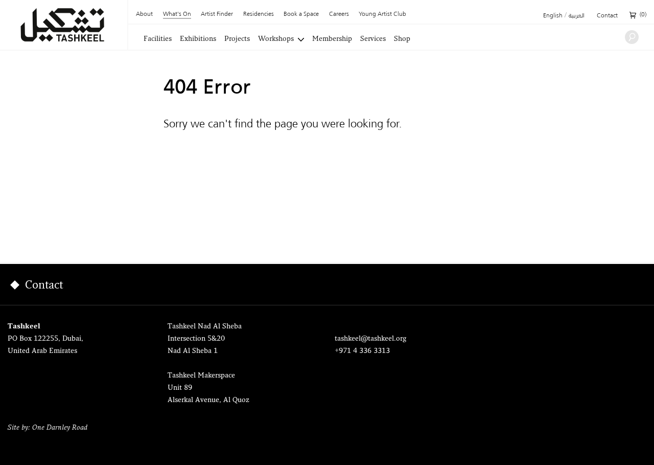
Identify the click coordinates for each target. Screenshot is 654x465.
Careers (339, 14)
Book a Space (301, 14)
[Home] (63, 25)
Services (373, 39)
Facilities (158, 39)
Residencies (258, 14)
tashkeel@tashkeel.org (370, 339)
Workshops (276, 39)
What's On (177, 14)
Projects (237, 39)
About (144, 14)
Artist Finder (217, 14)
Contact (607, 15)
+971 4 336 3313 (362, 351)
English (553, 15)
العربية (577, 15)
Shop (402, 39)
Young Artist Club (382, 14)
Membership (332, 39)
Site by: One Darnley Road (47, 428)
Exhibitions (198, 39)
